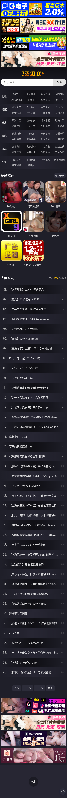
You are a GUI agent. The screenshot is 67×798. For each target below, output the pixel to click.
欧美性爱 (59, 120)
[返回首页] (63, 791)
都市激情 (16, 146)
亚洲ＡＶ (16, 107)
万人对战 (45, 94)
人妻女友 (45, 146)
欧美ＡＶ (45, 107)
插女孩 (16, 159)
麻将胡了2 (16, 99)
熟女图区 (45, 139)
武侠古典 (59, 146)
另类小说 (31, 152)
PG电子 (16, 94)
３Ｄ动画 (59, 107)
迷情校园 (16, 152)
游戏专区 (59, 94)
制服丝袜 (16, 125)
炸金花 (31, 99)
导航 (4, 162)
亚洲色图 (31, 133)
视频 (4, 109)
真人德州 (31, 94)
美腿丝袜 (16, 139)
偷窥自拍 (16, 133)
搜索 (59, 82)
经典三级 (31, 125)
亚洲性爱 (16, 120)
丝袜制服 (31, 112)
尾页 (50, 688)
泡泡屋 (31, 165)
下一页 (39, 688)
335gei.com (33, 74)
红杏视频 (16, 165)
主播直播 (45, 112)
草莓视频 (45, 159)
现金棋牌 (45, 99)
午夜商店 (31, 159)
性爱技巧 (59, 152)
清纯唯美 (31, 139)
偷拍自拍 (31, 120)
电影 (4, 122)
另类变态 (59, 125)
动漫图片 (59, 133)
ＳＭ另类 (59, 112)
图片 (4, 136)
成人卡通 (45, 120)
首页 (16, 688)
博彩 (4, 96)
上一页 (27, 688)
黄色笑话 (45, 152)
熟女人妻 (16, 112)
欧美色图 (45, 133)
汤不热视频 (60, 159)
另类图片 (59, 139)
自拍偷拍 (31, 107)
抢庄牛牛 (59, 99)
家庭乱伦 (31, 146)
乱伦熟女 (45, 125)
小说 (4, 149)
